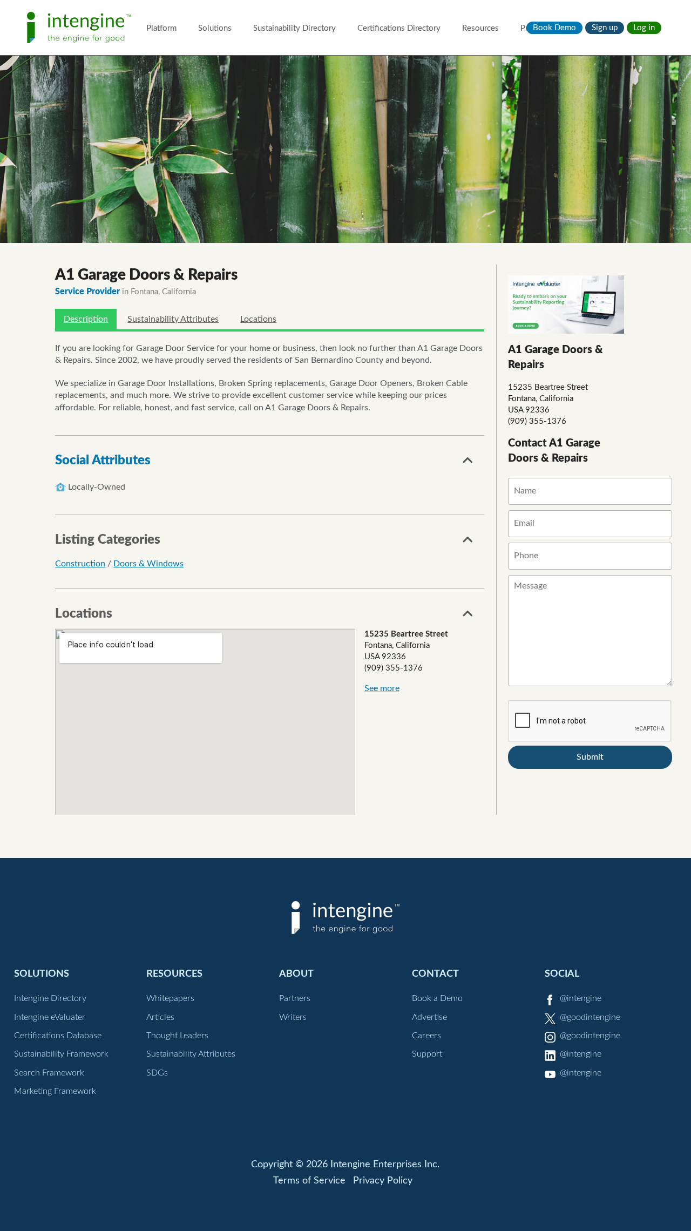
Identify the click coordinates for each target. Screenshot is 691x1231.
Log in (644, 28)
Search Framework (49, 1072)
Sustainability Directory (294, 28)
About (296, 973)
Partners (294, 998)
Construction (80, 563)
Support (427, 1054)
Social (562, 973)
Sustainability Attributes (173, 319)
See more (381, 688)
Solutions (215, 28)
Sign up (605, 28)
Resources (480, 28)
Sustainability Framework (61, 1054)
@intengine (580, 998)
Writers (293, 1017)
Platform (161, 28)
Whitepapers (170, 998)
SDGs (157, 1072)
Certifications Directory (399, 28)
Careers (426, 1035)
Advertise (429, 1017)
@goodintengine (590, 1017)
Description (86, 319)
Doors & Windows (148, 563)
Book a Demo (437, 998)
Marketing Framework (55, 1091)
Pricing (532, 28)
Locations (258, 319)
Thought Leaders (177, 1035)
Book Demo (554, 28)
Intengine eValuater (49, 1017)
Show (468, 463)
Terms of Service (309, 1181)
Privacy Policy (382, 1181)
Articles (160, 1017)
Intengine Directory (50, 998)
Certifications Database (57, 1035)
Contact (435, 973)
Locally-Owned (96, 487)
